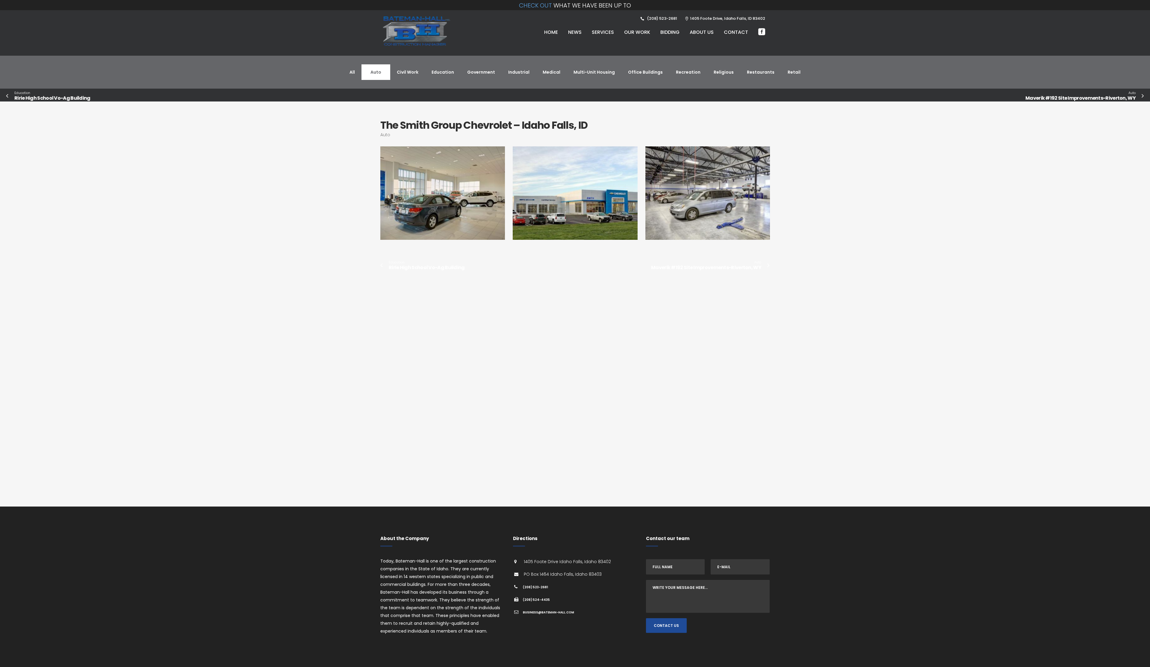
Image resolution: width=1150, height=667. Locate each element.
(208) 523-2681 (535, 587)
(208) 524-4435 (536, 600)
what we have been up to (575, 5)
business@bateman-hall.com (548, 612)
